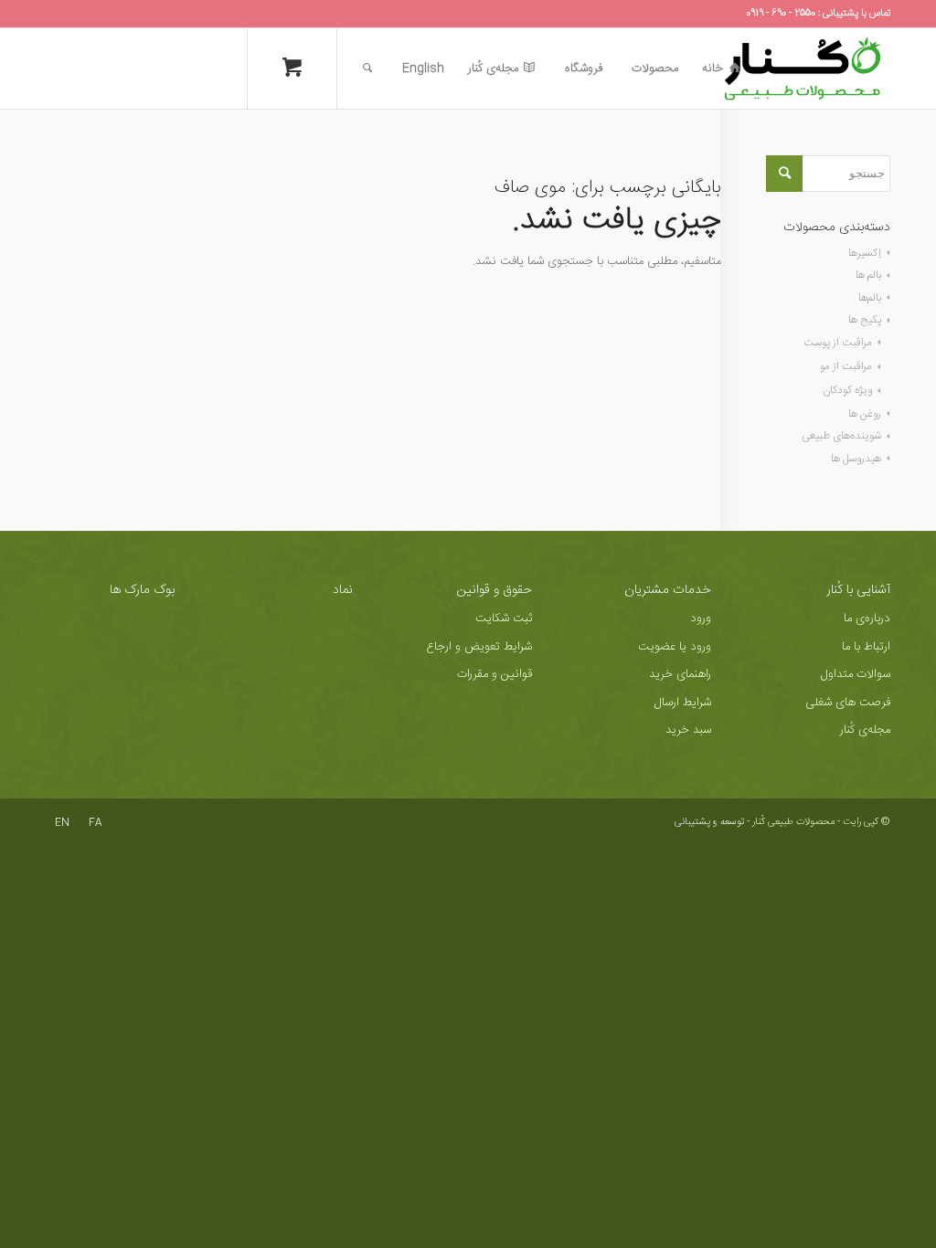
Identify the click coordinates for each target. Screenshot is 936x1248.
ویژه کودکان (847, 390)
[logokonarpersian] (802, 68)
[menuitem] (721, 68)
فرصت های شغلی (847, 703)
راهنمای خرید (680, 674)
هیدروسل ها (856, 458)
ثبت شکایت (503, 618)
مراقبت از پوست (837, 342)
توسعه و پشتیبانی (709, 822)
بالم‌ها (869, 298)
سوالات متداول (855, 674)
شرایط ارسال (682, 703)
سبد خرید (688, 730)
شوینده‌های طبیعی (841, 436)
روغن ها (864, 414)
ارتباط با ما (866, 647)
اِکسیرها (864, 253)
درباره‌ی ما (867, 618)
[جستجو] (367, 68)
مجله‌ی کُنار (865, 730)
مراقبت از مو (846, 366)
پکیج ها (864, 320)
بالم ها (868, 275)
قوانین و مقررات (494, 674)
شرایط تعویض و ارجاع (479, 647)
